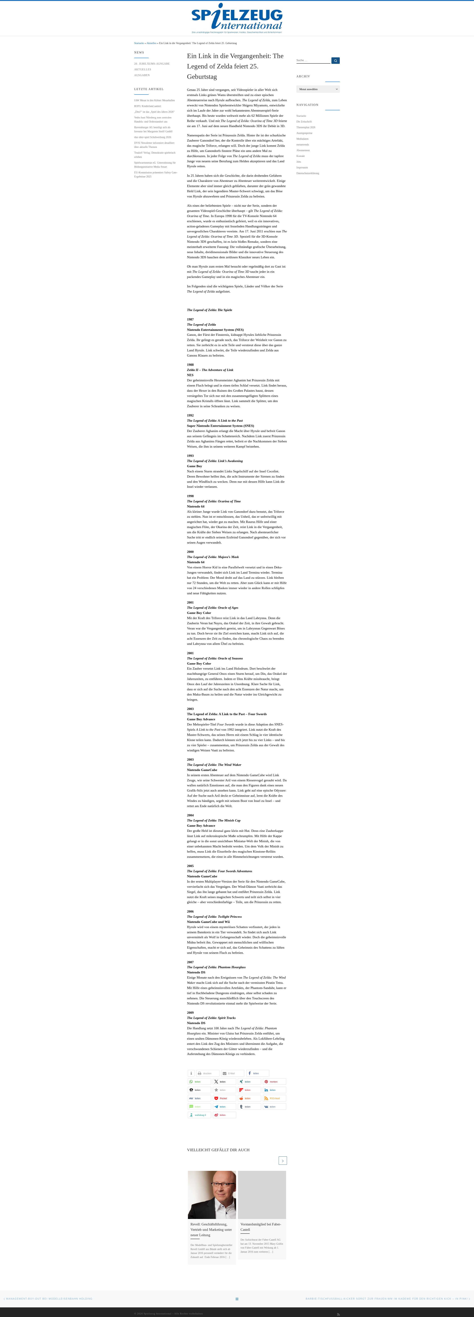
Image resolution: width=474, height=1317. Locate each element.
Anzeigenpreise (304, 133)
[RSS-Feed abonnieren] (338, 1314)
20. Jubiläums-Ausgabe (152, 63)
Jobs (298, 161)
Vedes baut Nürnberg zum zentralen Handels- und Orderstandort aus (152, 119)
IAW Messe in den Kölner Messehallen (154, 100)
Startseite (139, 43)
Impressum (302, 167)
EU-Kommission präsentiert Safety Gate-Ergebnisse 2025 (155, 174)
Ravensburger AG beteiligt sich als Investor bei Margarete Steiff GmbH (153, 129)
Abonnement (303, 150)
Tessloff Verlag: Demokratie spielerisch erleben (154, 154)
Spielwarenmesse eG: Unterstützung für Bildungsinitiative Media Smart (155, 164)
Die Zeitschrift (304, 121)
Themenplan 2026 (305, 127)
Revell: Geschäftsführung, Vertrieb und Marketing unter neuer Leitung (211, 1229)
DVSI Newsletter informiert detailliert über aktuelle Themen (154, 144)
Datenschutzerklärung (307, 173)
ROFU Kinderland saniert (147, 106)
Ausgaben (142, 75)
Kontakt (300, 155)
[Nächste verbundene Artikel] (283, 1160)
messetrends (302, 144)
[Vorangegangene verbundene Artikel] (274, 1160)
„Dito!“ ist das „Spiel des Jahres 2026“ (154, 111)
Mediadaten (302, 138)
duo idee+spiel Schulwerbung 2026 (152, 137)
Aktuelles (151, 43)
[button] (191, 1073)
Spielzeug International (157, 1313)
